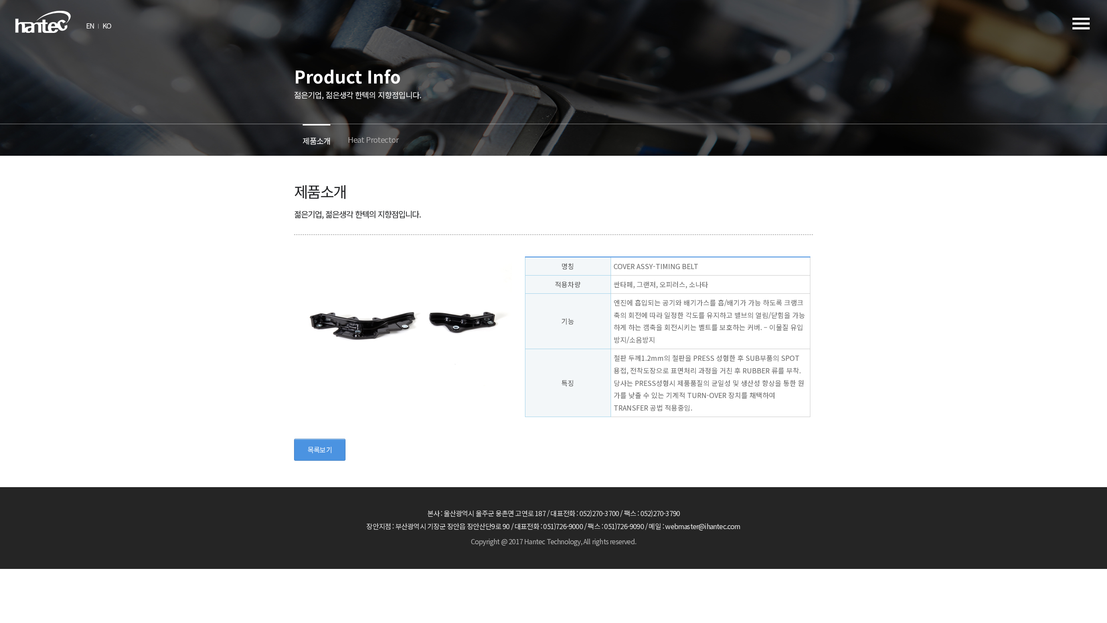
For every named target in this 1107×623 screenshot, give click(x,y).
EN (90, 25)
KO (106, 25)
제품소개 (316, 140)
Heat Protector (373, 139)
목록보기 (319, 449)
